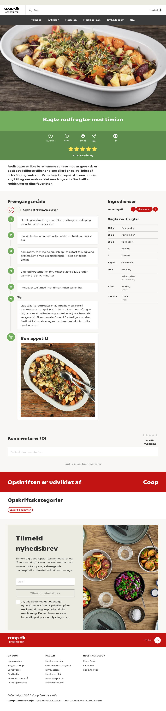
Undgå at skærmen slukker (40, 209)
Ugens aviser (15, 661)
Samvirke (88, 665)
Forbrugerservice (17, 682)
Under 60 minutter (20, 510)
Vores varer (14, 669)
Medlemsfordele (54, 661)
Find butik (13, 674)
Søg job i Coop (16, 665)
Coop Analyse (90, 669)
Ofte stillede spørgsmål (58, 665)
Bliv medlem (52, 669)
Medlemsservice (54, 682)
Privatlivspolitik (54, 678)
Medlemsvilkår (53, 674)
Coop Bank (89, 661)
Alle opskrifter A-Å (18, 678)
